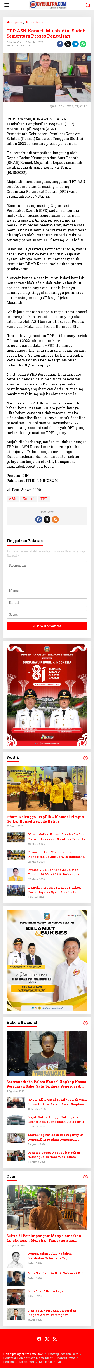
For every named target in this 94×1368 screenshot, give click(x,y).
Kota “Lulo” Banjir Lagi (45, 1291)
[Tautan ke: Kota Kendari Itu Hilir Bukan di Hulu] (16, 1278)
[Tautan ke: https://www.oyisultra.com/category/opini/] (85, 1177)
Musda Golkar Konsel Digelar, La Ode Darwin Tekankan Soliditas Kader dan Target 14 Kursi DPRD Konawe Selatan (57, 836)
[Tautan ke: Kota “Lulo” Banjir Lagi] (16, 1296)
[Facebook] (38, 519)
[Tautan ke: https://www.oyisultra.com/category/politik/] (85, 758)
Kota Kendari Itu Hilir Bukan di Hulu (57, 1273)
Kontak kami (66, 1358)
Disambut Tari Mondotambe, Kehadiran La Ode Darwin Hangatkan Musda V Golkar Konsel (57, 854)
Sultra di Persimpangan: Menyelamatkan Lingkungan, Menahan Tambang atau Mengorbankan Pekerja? (44, 1238)
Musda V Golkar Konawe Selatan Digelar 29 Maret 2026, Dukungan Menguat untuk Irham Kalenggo (53, 872)
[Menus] (6, 5)
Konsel (27, 45)
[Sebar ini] (60, 44)
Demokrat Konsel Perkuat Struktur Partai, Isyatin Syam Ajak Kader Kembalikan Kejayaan (55, 889)
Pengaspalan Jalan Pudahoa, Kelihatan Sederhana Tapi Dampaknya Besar (50, 1256)
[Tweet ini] (67, 44)
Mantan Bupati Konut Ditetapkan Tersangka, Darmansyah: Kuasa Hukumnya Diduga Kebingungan (54, 1155)
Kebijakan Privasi (51, 1362)
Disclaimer (26, 1362)
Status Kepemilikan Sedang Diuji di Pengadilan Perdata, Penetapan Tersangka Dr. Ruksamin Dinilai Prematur (56, 1137)
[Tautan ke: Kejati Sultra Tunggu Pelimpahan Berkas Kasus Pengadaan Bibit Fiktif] (16, 1119)
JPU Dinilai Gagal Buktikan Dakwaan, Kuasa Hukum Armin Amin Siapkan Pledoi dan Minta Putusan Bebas (57, 1101)
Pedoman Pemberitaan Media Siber (28, 1358)
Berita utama (14, 45)
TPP (44, 498)
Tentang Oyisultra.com (63, 1354)
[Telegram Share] (75, 44)
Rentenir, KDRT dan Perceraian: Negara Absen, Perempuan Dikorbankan (52, 1313)
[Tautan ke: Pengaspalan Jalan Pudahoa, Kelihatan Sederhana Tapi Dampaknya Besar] (16, 1259)
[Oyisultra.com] (48, 4)
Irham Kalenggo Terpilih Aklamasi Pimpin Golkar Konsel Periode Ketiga (45, 819)
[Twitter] (47, 519)
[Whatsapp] (83, 44)
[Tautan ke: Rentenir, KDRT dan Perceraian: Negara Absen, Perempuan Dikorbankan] (16, 1313)
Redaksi (9, 1362)
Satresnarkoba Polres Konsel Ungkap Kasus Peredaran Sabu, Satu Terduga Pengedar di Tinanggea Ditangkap (46, 1084)
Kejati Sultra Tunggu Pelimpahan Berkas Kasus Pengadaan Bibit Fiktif (56, 1119)
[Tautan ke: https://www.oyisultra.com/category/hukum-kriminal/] (85, 1023)
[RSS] (55, 519)
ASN (13, 498)
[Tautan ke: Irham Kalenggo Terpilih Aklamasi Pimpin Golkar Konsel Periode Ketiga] (47, 788)
